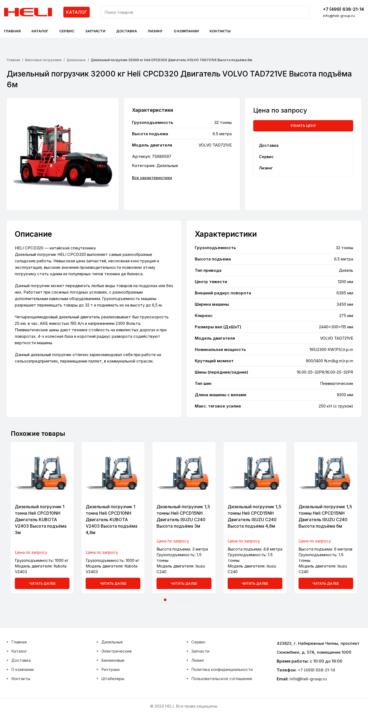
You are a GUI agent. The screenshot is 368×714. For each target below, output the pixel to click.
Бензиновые (112, 660)
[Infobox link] (343, 12)
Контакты (20, 678)
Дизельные (76, 60)
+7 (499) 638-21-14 (316, 670)
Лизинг (197, 660)
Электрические (116, 651)
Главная (14, 60)
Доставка (21, 660)
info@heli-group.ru (308, 678)
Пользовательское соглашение (221, 678)
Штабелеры (112, 678)
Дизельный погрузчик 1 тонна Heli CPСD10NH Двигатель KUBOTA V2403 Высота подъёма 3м (41, 519)
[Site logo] (28, 11)
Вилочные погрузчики (43, 60)
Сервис (198, 642)
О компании (22, 669)
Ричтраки (110, 669)
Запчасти (200, 651)
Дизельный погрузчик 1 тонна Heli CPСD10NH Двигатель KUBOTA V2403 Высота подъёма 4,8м (111, 519)
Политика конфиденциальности (222, 669)
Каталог (19, 651)
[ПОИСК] (303, 12)
